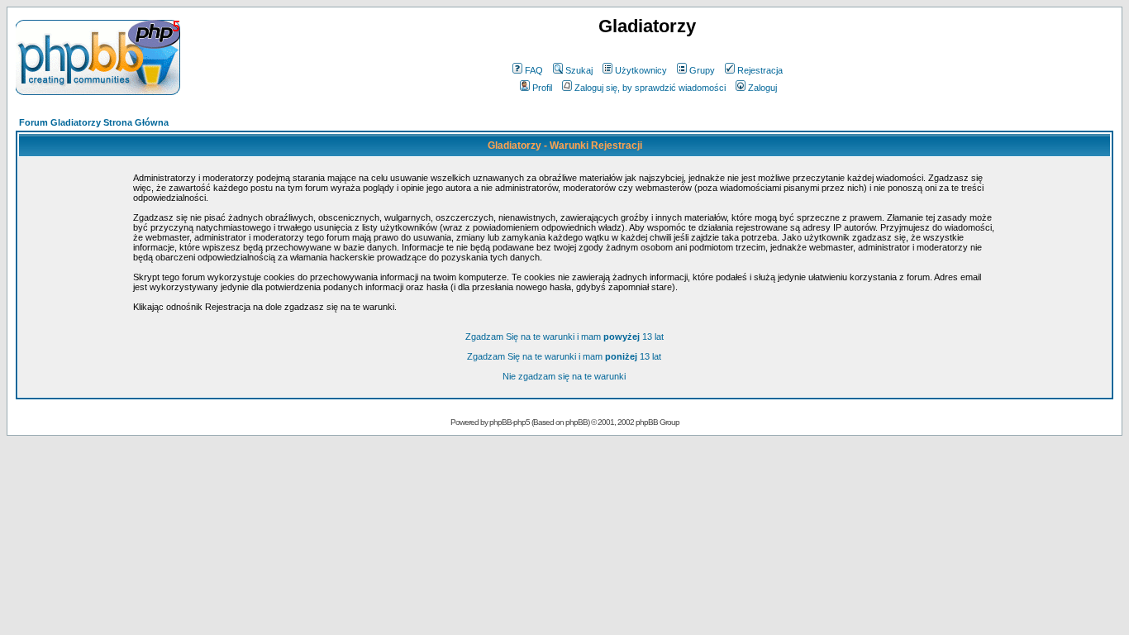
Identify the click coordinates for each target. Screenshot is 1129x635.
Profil (542, 88)
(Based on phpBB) (560, 422)
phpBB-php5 (510, 422)
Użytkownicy (641, 70)
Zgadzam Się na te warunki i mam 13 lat (564, 336)
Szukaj (579, 70)
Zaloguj (762, 88)
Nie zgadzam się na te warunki (564, 376)
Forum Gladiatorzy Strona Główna (94, 122)
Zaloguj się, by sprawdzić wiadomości (650, 88)
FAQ (534, 70)
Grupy (702, 70)
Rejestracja (760, 70)
